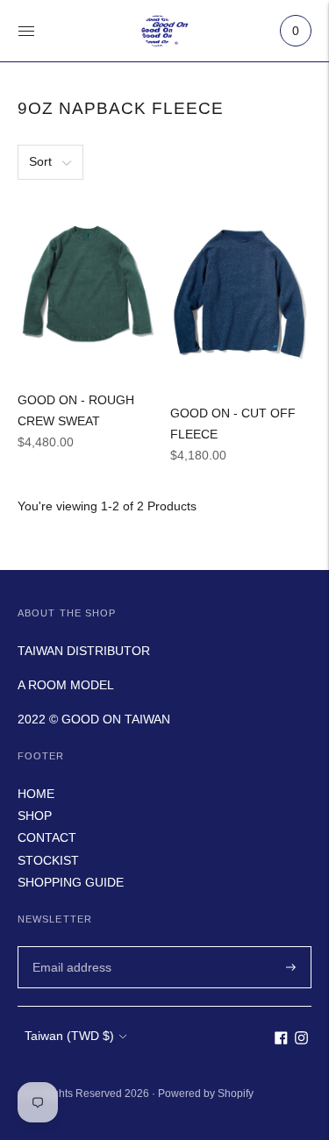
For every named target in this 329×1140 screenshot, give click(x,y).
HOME (36, 794)
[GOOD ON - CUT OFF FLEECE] (241, 291)
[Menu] (26, 30)
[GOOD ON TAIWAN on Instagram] (301, 1040)
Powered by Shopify (206, 1093)
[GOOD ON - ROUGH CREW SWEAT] (89, 285)
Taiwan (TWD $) (69, 1036)
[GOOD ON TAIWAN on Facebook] (281, 1040)
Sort (40, 161)
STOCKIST (48, 860)
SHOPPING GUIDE (71, 882)
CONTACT (47, 837)
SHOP (35, 816)
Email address (69, 945)
